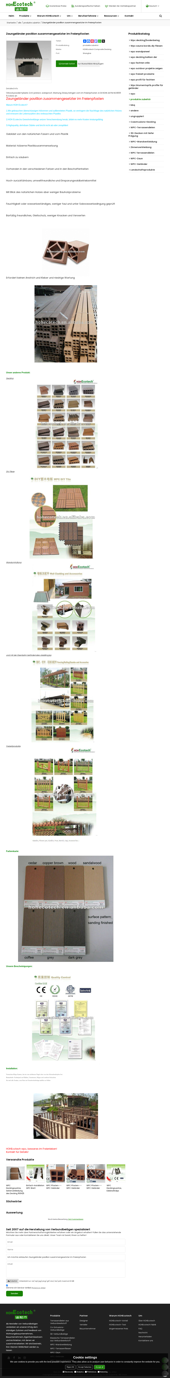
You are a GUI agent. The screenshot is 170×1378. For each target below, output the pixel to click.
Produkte (24, 15)
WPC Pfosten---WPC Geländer (53, 1186)
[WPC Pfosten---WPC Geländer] (55, 1173)
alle (19, 22)
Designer (84, 1320)
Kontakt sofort (68, 63)
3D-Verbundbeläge (59, 1334)
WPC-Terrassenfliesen (60, 1348)
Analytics (80, 1372)
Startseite (11, 22)
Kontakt (129, 15)
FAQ (140, 1328)
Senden (14, 1293)
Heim (11, 15)
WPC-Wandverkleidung (61, 1344)
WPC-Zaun (55, 1352)
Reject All (70, 1367)
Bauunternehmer (88, 1328)
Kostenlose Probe (58, 6)
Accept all (99, 1367)
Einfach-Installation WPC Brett (35, 1186)
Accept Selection (84, 1367)
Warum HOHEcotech (48, 15)
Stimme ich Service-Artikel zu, (25, 1287)
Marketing (103, 1372)
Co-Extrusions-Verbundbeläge (57, 1328)
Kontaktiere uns (146, 1340)
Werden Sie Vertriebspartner (122, 6)
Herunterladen (145, 1336)
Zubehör (13, 1281)
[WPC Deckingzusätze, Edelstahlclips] (116, 1173)
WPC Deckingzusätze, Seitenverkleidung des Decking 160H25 (15, 1189)
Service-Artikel (39, 1288)
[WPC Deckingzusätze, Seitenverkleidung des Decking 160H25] (15, 1173)
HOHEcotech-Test (117, 1324)
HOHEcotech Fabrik (147, 1324)
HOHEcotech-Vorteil (118, 1320)
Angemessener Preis (118, 1328)
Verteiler (83, 1324)
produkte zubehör (32, 22)
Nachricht (143, 1332)
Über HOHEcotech (147, 1320)
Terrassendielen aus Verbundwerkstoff (59, 1322)
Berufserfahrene (87, 15)
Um (69, 15)
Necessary (69, 1372)
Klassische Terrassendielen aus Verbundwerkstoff (62, 1339)
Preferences (91, 1372)
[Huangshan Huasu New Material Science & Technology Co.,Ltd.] (20, 6)
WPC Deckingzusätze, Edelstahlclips (114, 1188)
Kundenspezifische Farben (87, 6)
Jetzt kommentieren (75, 1219)
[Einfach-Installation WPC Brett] (35, 1173)
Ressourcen (110, 15)
